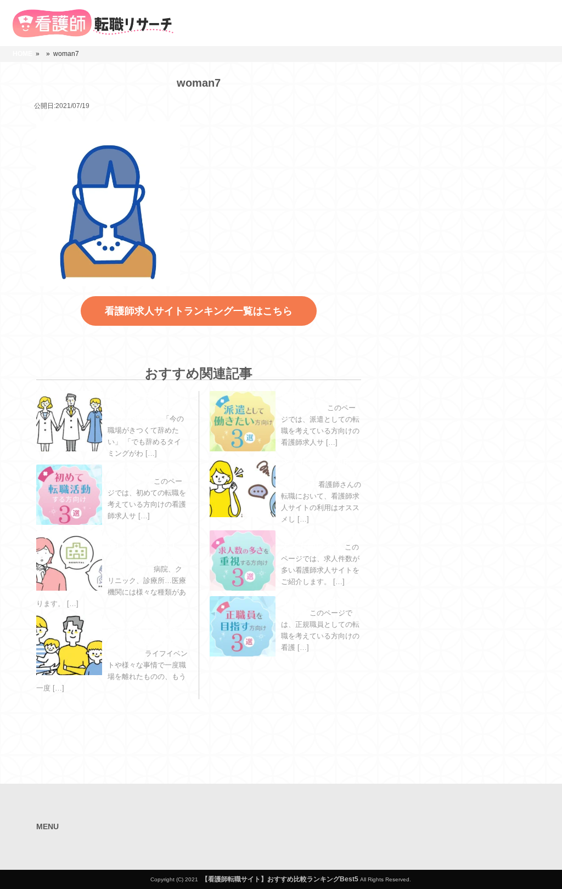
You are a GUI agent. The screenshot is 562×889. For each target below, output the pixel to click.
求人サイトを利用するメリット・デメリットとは (320, 473)
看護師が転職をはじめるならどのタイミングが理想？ (147, 407)
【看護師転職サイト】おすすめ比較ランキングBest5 (280, 879)
